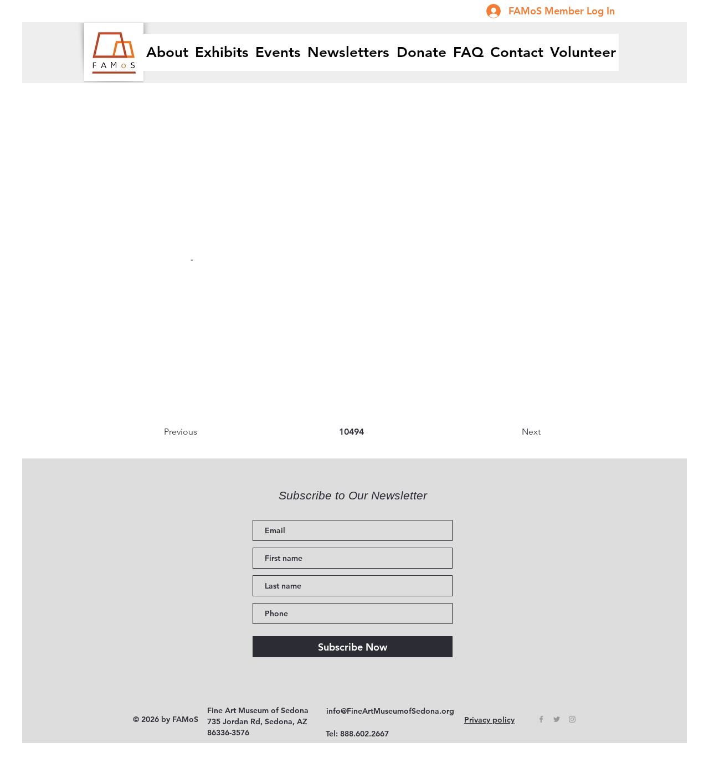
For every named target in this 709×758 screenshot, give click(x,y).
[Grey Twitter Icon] (556, 719)
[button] (221, 52)
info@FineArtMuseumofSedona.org (390, 711)
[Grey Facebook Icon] (541, 719)
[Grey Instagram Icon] (572, 719)
